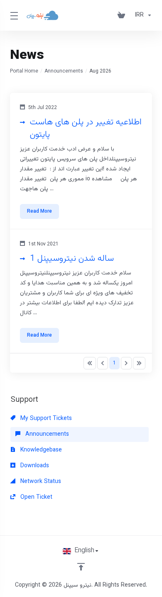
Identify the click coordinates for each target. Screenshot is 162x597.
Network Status (40, 481)
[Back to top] (81, 567)
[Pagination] (89, 363)
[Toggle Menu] (13, 15)
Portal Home (24, 71)
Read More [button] (39, 211)
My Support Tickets (45, 418)
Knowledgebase (40, 450)
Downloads (34, 466)
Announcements (63, 71)
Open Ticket (35, 497)
